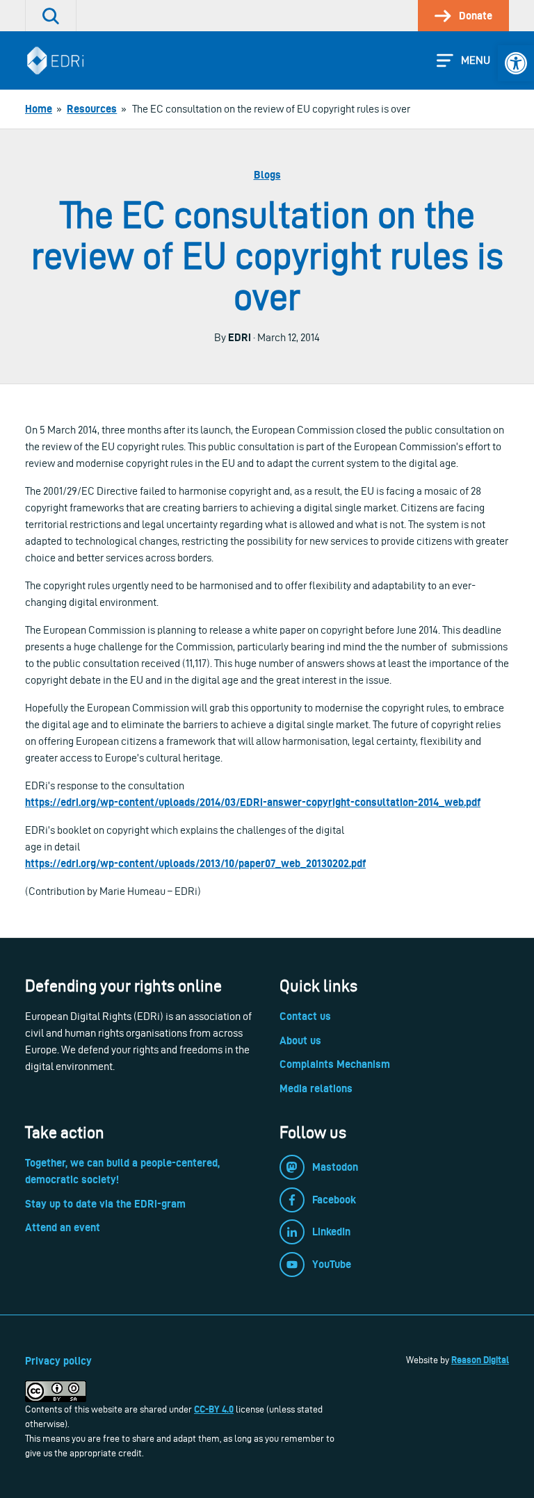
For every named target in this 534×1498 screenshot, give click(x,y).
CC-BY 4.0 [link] (214, 1409)
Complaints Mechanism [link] (335, 1064)
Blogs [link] (267, 175)
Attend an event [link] (62, 1227)
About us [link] (300, 1040)
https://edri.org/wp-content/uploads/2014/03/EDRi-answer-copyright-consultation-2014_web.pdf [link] (252, 802)
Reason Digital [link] (480, 1359)
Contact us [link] (305, 1016)
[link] (516, 63)
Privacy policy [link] (58, 1361)
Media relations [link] (316, 1088)
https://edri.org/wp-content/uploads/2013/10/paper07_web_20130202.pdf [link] (195, 863)
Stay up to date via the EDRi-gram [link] (105, 1204)
